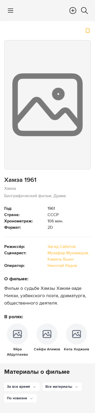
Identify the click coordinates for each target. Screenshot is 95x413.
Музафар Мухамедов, (68, 253)
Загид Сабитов (62, 246)
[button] (22, 386)
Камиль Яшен (61, 259)
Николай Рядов (62, 265)
